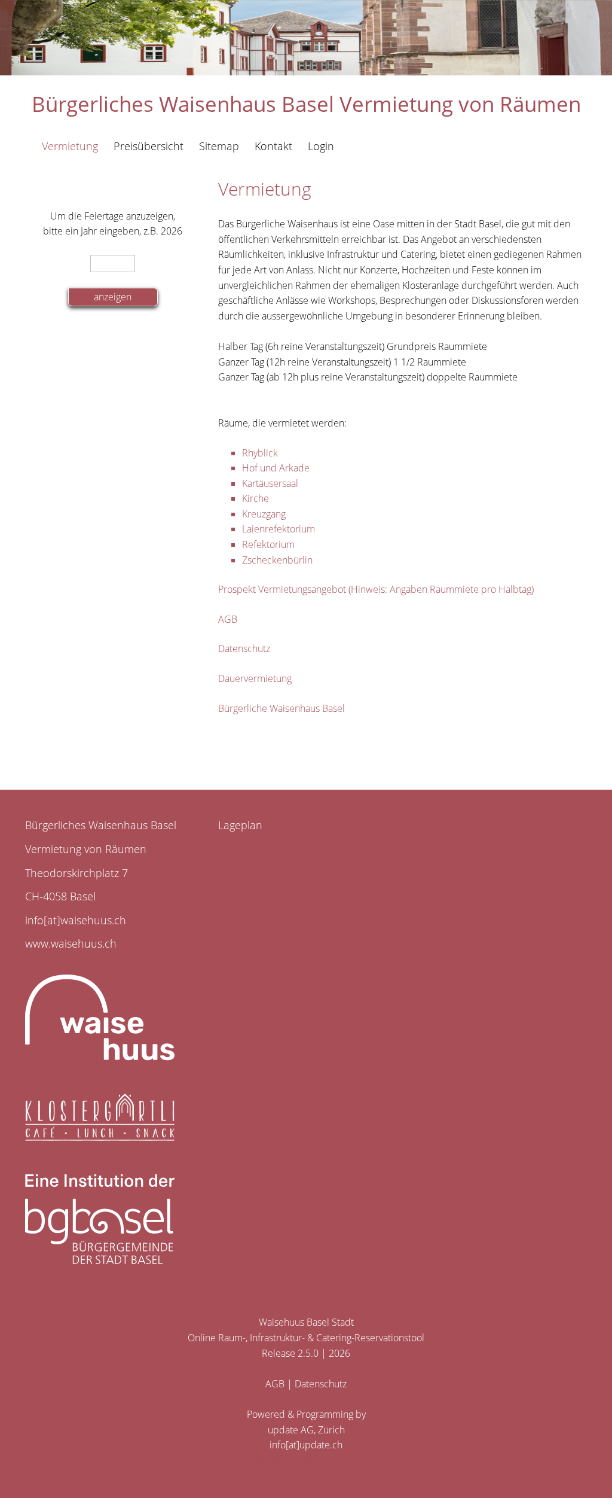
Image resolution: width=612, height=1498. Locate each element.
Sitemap (219, 146)
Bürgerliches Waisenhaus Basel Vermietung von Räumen (306, 104)
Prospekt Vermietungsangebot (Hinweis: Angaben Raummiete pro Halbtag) (376, 589)
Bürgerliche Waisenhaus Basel (281, 708)
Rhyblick (260, 452)
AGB (227, 619)
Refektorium (268, 544)
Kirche (255, 498)
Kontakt (273, 146)
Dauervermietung (255, 678)
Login (321, 146)
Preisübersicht (148, 146)
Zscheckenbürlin (277, 560)
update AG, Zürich (306, 1429)
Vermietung (70, 146)
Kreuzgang (264, 513)
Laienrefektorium (278, 528)
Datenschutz (244, 648)
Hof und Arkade (276, 467)
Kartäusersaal (270, 483)
